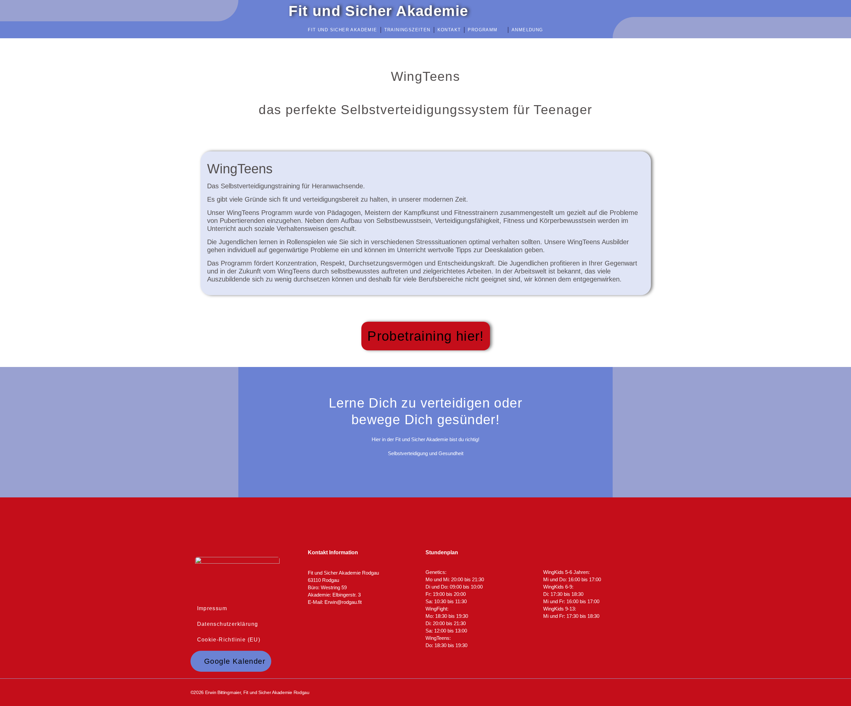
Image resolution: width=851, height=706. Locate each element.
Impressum (212, 608)
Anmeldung (527, 29)
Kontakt (449, 29)
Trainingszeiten (407, 29)
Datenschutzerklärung (227, 624)
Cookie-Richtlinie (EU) (229, 639)
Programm (482, 29)
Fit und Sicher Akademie (342, 29)
